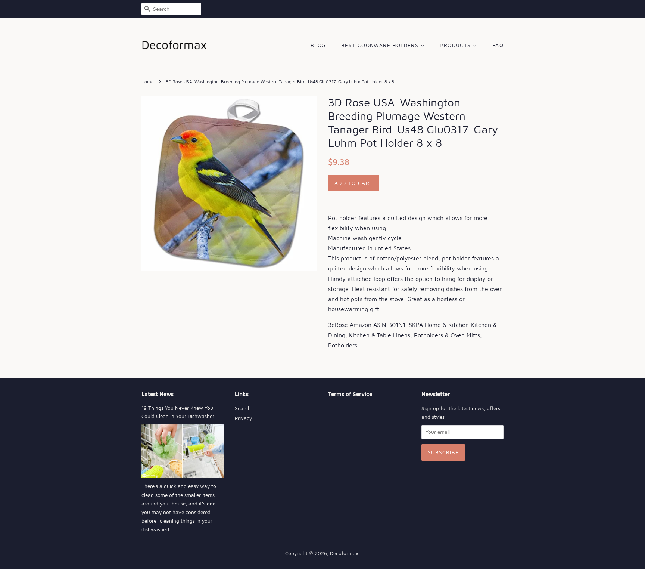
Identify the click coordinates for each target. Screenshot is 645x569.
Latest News (157, 394)
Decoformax (344, 553)
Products (456, 45)
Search (243, 408)
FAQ (498, 45)
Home (147, 81)
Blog (318, 45)
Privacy (243, 418)
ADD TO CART (353, 183)
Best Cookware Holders (381, 45)
